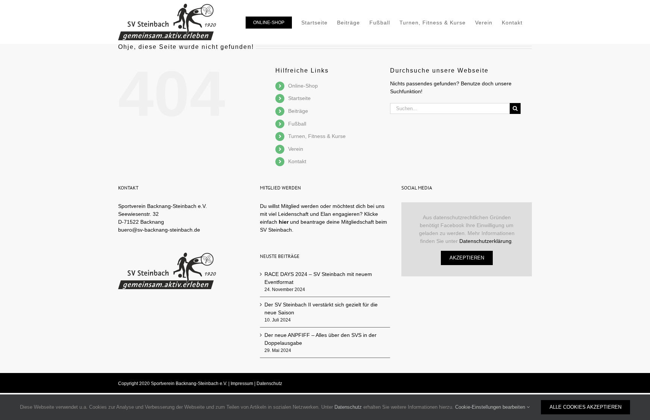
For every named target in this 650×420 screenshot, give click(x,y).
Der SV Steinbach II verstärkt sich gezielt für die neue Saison (321, 308)
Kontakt (297, 161)
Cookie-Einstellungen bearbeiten (491, 407)
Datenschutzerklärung (485, 241)
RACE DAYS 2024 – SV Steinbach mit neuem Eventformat (318, 278)
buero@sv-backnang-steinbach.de (159, 230)
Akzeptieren (467, 258)
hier (284, 222)
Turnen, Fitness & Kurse (317, 136)
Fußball (297, 124)
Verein (295, 149)
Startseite (299, 98)
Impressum (242, 383)
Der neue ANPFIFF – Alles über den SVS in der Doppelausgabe (320, 339)
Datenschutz (269, 383)
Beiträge (298, 111)
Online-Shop (303, 86)
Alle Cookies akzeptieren (585, 407)
